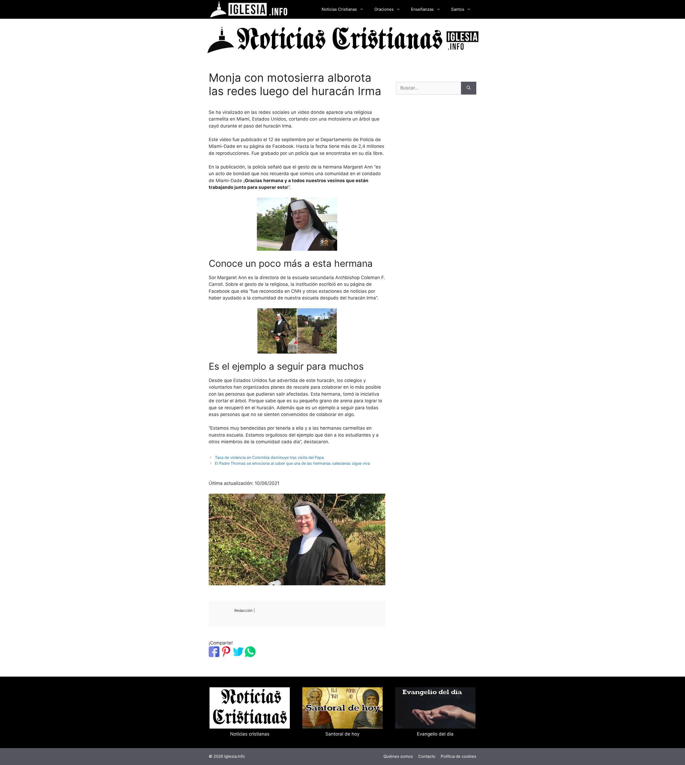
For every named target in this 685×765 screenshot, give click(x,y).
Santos (457, 9)
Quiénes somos (398, 756)
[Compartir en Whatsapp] (250, 655)
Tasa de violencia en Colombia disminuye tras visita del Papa (269, 457)
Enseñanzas (422, 9)
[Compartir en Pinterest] (226, 655)
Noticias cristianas (249, 734)
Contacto (426, 756)
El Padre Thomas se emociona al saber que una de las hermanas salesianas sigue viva (292, 463)
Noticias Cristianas (339, 9)
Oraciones (384, 9)
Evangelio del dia (435, 734)
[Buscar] (468, 88)
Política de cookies (458, 756)
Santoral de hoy (342, 734)
